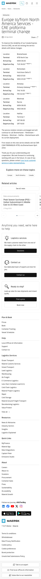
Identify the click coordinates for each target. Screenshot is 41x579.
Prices (4, 322)
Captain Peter (7, 453)
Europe (10, 175)
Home (4, 9)
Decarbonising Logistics (10, 404)
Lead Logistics (7, 371)
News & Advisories (8, 423)
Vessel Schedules (8, 332)
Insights (5, 429)
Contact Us (6, 350)
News (9, 9)
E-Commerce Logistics (10, 381)
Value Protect (7, 408)
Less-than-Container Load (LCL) (13, 384)
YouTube (12, 506)
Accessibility (6, 491)
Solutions (20, 251)
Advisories (16, 9)
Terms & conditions (9, 534)
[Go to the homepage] (11, 522)
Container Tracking (8, 329)
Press (4, 484)
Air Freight (5, 377)
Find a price (20, 299)
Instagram (21, 506)
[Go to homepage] (9, 3)
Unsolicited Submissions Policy (13, 556)
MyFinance (6, 443)
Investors (5, 474)
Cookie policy (7, 545)
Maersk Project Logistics (11, 391)
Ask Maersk (22, 3)
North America (20, 175)
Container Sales (7, 481)
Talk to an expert (22, 565)
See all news (20, 189)
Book (3, 326)
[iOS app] (9, 513)
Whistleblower (7, 537)
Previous (3, 215)
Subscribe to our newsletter (22, 575)
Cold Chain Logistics (9, 387)
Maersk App (6, 447)
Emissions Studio (8, 457)
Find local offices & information (22, 570)
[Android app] (24, 513)
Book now (20, 305)
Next (37, 215)
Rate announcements (11, 196)
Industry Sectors (8, 426)
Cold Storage (6, 398)
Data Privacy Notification (11, 541)
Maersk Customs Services (11, 364)
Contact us (20, 275)
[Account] (32, 3)
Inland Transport (8, 367)
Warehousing (6, 374)
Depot (4, 394)
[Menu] (37, 3)
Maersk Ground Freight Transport (14, 401)
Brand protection (8, 552)
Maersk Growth (7, 494)
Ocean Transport (8, 360)
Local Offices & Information (12, 343)
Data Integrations (8, 450)
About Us (5, 471)
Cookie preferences (9, 549)
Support (27, 3)
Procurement (6, 478)
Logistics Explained (9, 433)
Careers (4, 467)
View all (5, 412)
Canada (31, 175)
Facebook (7, 506)
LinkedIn (3, 506)
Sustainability (7, 488)
